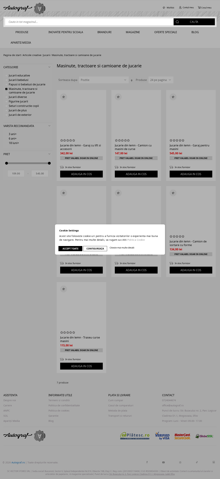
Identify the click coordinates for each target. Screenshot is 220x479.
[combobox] (110, 22)
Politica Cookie (136, 239)
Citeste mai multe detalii (122, 247)
